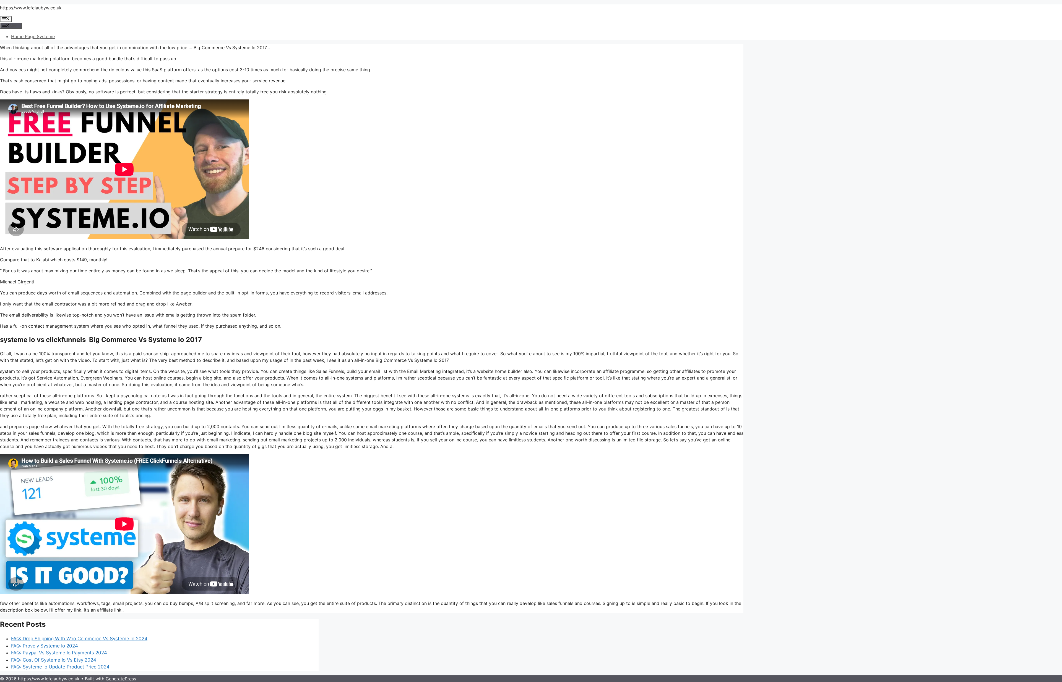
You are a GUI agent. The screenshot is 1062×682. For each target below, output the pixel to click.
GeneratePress (121, 678)
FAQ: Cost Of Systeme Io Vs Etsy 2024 (53, 660)
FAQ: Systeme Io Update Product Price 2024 (60, 667)
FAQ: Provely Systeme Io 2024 (44, 646)
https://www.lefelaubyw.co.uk (31, 7)
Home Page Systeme (33, 36)
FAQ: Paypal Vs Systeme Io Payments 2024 (59, 652)
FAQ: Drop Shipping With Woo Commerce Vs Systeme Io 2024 (79, 638)
